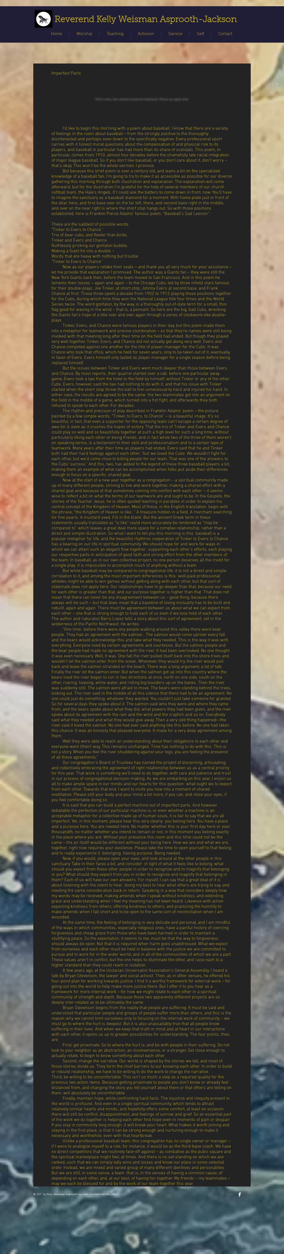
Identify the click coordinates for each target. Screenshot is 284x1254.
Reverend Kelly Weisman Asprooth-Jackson (146, 19)
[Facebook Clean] (239, 1194)
